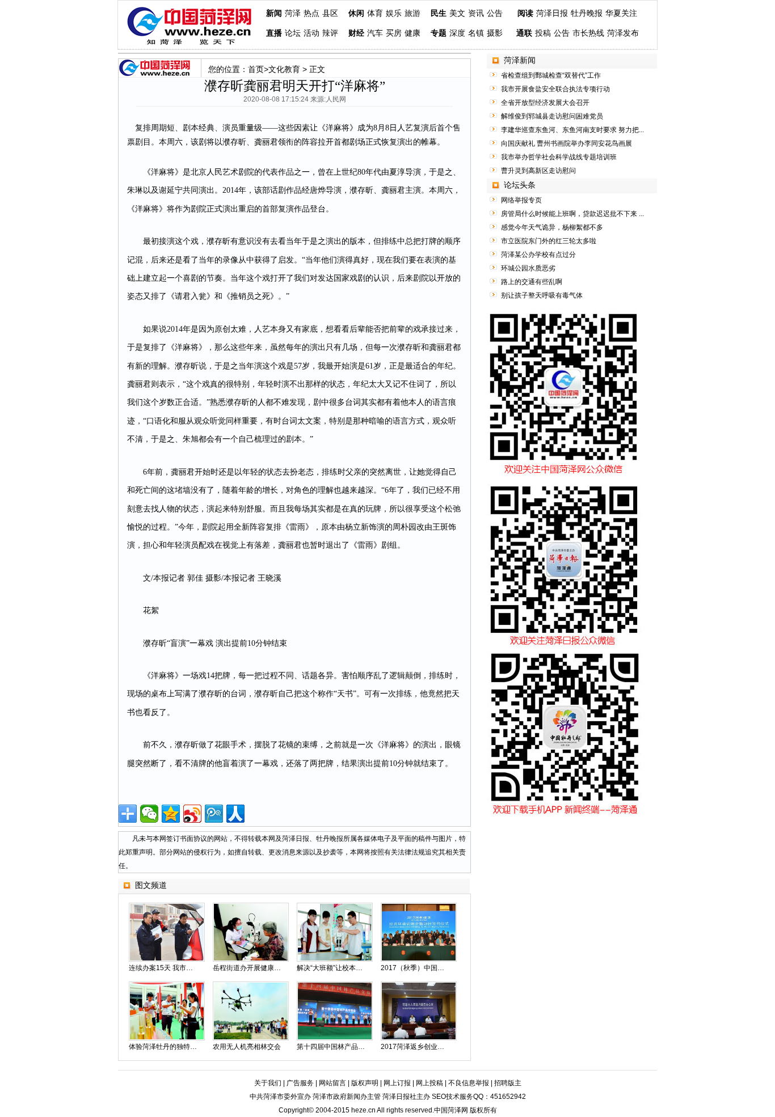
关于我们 (267, 1083)
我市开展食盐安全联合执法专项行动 (555, 89)
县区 (330, 13)
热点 (311, 13)
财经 (356, 33)
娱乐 (394, 13)
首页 (256, 69)
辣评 (330, 33)
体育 (375, 13)
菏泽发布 (623, 33)
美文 (457, 13)
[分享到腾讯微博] (214, 814)
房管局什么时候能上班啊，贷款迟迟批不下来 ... (572, 214)
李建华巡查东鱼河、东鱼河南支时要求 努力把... (572, 130)
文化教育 (284, 69)
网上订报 (397, 1083)
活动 (311, 33)
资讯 (476, 13)
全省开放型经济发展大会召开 (545, 103)
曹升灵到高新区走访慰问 (538, 171)
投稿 (543, 33)
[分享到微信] (149, 814)
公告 (495, 13)
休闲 (356, 13)
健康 (412, 33)
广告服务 (300, 1083)
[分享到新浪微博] (192, 814)
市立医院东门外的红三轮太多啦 (548, 241)
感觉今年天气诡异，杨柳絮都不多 (552, 227)
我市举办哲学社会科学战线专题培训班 (559, 157)
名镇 (476, 33)
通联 (524, 33)
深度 (457, 33)
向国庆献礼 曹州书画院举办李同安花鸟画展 (566, 143)
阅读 (525, 13)
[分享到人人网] (235, 814)
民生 (439, 13)
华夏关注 (621, 13)
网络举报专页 (521, 200)
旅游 (412, 13)
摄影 (495, 33)
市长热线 (588, 33)
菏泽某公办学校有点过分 (538, 255)
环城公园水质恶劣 (528, 268)
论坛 (293, 33)
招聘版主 (507, 1083)
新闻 (274, 13)
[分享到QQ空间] (171, 814)
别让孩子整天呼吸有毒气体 (542, 295)
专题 (439, 33)
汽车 (375, 33)
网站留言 (332, 1083)
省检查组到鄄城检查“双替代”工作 (551, 75)
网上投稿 (429, 1083)
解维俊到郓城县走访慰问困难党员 (552, 116)
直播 (274, 33)
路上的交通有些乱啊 (531, 282)
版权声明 (364, 1083)
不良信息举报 (468, 1083)
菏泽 (293, 13)
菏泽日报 (552, 13)
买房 (394, 33)
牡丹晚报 (587, 13)
